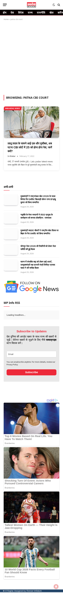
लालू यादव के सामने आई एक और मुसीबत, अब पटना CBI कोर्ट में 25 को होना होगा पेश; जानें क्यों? (30, 147)
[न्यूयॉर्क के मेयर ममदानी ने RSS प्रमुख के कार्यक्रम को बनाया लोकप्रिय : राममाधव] (11, 218)
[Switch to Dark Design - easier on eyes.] (54, 5)
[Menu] (5, 4)
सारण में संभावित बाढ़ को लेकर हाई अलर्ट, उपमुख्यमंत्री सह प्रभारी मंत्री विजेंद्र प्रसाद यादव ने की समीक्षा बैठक (38, 264)
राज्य (30, 12)
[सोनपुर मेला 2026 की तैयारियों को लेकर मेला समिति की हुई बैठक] (11, 249)
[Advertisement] (31, 57)
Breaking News (12, 108)
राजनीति (41, 12)
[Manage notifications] (56, 586)
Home (6, 19)
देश (12, 12)
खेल (52, 12)
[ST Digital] (31, 5)
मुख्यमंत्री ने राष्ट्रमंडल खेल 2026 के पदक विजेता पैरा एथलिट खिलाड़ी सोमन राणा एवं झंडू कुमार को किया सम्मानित (38, 199)
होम (5, 12)
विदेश (21, 12)
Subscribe (31, 378)
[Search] (58, 4)
